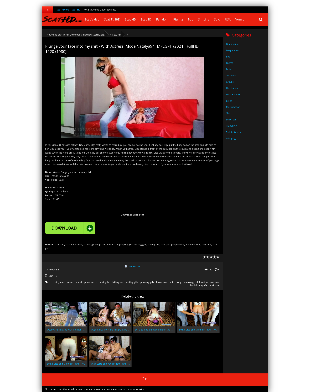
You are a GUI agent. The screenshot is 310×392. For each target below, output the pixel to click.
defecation (202, 282)
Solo (217, 19)
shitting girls (132, 282)
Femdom (162, 19)
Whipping (231, 138)
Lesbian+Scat (233, 94)
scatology (189, 282)
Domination (232, 44)
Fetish (229, 69)
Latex (229, 100)
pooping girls (147, 282)
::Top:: (144, 378)
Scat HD (130, 19)
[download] (70, 228)
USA (228, 19)
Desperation (232, 50)
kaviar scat (161, 282)
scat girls (104, 282)
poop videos (90, 282)
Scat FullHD (112, 19)
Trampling (231, 125)
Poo (190, 19)
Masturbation (233, 106)
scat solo (215, 282)
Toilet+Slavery (233, 132)
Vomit (239, 19)
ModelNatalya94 (198, 285)
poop (178, 282)
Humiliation (232, 88)
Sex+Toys (231, 119)
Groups (230, 81)
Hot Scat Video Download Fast (100, 9)
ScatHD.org (62, 19)
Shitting (203, 19)
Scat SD (146, 19)
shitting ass (117, 282)
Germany (231, 75)
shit (172, 282)
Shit (228, 113)
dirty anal (60, 282)
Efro (228, 56)
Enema (229, 62)
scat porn (215, 285)
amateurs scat (74, 282)
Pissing (178, 19)
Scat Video (92, 19)
